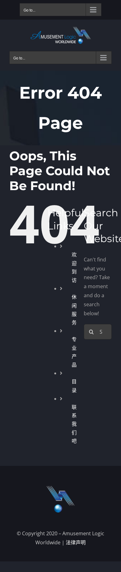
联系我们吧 (74, 424)
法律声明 (76, 542)
